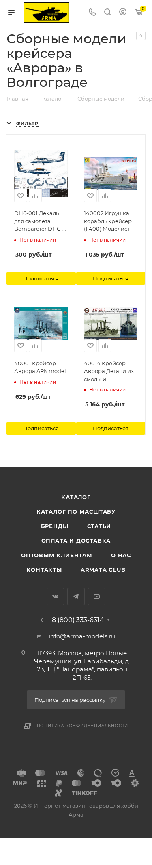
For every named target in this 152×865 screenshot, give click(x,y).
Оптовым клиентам (56, 555)
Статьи (99, 526)
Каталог (76, 497)
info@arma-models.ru (82, 636)
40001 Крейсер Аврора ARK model (40, 367)
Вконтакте (55, 596)
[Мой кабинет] (122, 13)
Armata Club (103, 569)
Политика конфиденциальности (82, 725)
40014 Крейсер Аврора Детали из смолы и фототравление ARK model (109, 371)
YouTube (96, 596)
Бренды (55, 526)
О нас (121, 555)
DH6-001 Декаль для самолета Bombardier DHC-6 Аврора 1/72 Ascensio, (40, 221)
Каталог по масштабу (76, 511)
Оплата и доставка (76, 540)
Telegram (76, 596)
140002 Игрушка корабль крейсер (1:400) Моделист (108, 221)
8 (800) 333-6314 (78, 620)
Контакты (44, 569)
